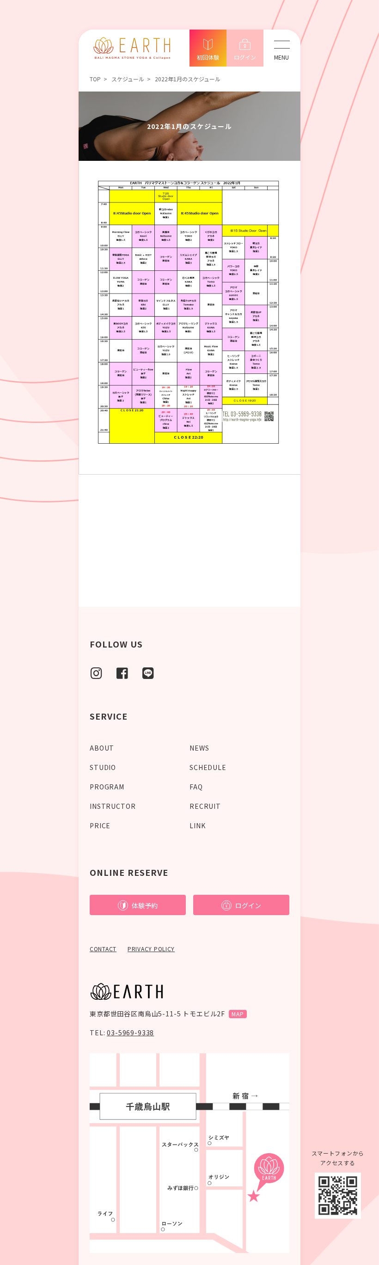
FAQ (196, 786)
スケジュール (127, 79)
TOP (95, 79)
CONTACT (103, 949)
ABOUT (102, 747)
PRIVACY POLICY (151, 949)
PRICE (100, 825)
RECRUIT (205, 806)
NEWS (199, 747)
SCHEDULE (208, 767)
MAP (238, 1014)
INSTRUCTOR (112, 806)
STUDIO (103, 767)
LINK (197, 825)
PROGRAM (107, 786)
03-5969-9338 (130, 1032)
